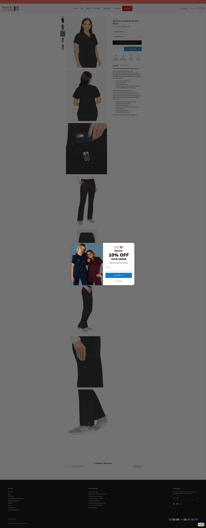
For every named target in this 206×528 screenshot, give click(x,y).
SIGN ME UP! (118, 275)
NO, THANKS (118, 281)
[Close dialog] (133, 245)
